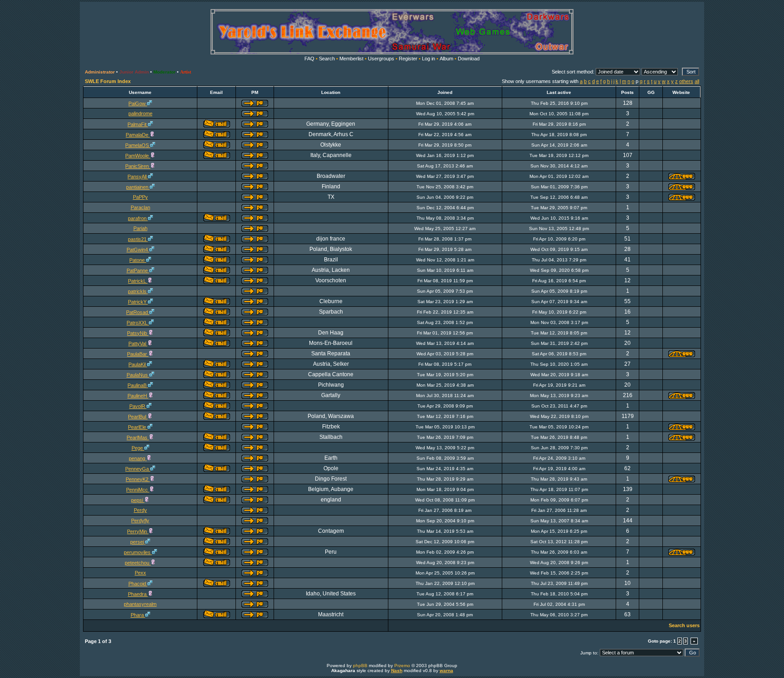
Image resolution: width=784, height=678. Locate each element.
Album (446, 58)
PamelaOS (137, 145)
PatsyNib (137, 333)
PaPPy (140, 197)
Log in (428, 58)
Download (469, 58)
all (697, 81)
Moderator (164, 71)
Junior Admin (134, 71)
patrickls (138, 291)
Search (327, 58)
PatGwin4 (138, 249)
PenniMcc (137, 489)
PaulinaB (137, 385)
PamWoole (137, 155)
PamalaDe (138, 135)
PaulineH (137, 395)
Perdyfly (140, 520)
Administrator (100, 71)
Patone (137, 260)
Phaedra (138, 594)
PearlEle (137, 427)
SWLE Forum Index (108, 81)
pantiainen (138, 187)
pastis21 (138, 239)
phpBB (360, 665)
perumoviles (138, 552)
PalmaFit (137, 124)
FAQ (309, 58)
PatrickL (137, 281)
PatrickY (138, 302)
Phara (138, 615)
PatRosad (137, 312)
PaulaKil (137, 364)
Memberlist (351, 58)
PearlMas (138, 437)
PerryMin (137, 531)
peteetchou (138, 562)
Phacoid (137, 583)
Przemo (402, 665)
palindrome (140, 113)
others (686, 81)
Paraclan (140, 207)
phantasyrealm (140, 604)
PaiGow (137, 103)
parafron (138, 218)
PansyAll (137, 176)
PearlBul (137, 416)
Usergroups (381, 58)
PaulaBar (137, 354)
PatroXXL (138, 322)
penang (138, 458)
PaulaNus (138, 375)
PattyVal (137, 343)
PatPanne (138, 270)
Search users (684, 625)
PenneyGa (137, 469)
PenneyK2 (138, 479)
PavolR (138, 406)
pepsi (137, 500)
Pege (138, 448)
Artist (185, 71)
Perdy (140, 510)
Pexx (140, 572)
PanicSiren (137, 166)
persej (137, 542)
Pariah (140, 228)
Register (408, 58)
